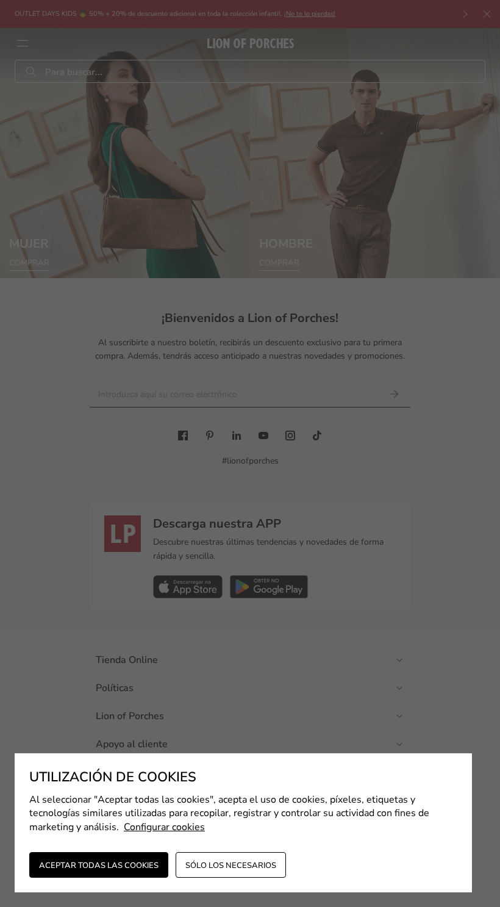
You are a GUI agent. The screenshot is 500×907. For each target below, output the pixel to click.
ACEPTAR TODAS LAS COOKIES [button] (99, 865)
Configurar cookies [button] (164, 827)
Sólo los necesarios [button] (230, 865)
